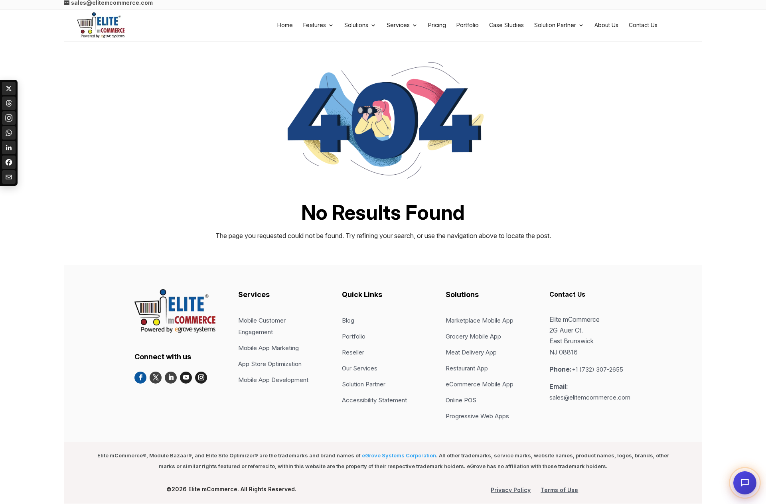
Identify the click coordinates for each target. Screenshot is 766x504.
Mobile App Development (273, 380)
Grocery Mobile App (473, 336)
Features (314, 25)
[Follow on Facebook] (140, 378)
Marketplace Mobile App (479, 320)
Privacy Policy (511, 489)
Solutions (356, 25)
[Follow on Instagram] (201, 378)
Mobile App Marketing (268, 348)
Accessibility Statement (374, 400)
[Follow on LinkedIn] (171, 378)
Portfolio (467, 25)
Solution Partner (555, 25)
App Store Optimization (270, 364)
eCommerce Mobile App (479, 384)
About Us (606, 25)
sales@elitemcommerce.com (589, 397)
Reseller (353, 352)
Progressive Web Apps (477, 416)
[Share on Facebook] (9, 162)
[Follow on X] (156, 378)
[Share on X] (9, 88)
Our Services (359, 368)
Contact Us (643, 25)
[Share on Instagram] (9, 118)
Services (398, 25)
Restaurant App (467, 368)
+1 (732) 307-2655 (597, 369)
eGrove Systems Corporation (399, 455)
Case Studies (506, 25)
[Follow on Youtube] (186, 378)
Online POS (461, 400)
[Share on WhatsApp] (9, 133)
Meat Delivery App (471, 352)
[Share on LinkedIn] (9, 147)
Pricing (437, 25)
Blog (348, 320)
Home (285, 25)
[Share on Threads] (9, 103)
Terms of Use (559, 489)
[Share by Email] (9, 177)
